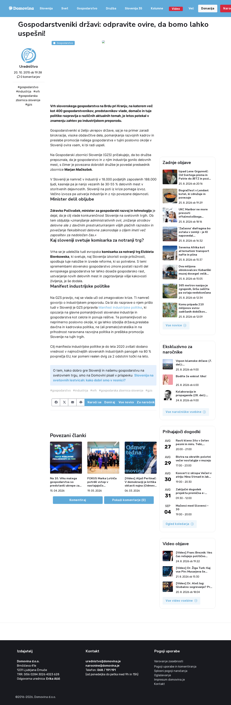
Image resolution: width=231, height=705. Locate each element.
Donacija (207, 8)
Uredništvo (28, 66)
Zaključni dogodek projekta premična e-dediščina (190, 491)
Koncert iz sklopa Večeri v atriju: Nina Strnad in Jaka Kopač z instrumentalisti (194, 475)
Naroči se (94, 402)
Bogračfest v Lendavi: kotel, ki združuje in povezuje (194, 194)
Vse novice (126, 402)
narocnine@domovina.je (102, 665)
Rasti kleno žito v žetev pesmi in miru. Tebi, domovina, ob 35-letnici (192, 442)
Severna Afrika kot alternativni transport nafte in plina (194, 251)
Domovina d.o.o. (28, 661)
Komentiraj (77, 500)
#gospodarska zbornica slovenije (121, 390)
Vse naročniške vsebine (183, 412)
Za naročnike (146, 402)
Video (176, 8)
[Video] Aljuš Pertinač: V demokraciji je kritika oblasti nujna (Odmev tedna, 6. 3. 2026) (140, 482)
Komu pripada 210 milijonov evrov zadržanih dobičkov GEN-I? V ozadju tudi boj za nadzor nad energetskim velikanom (195, 308)
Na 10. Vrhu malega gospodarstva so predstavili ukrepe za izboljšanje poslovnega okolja (66, 482)
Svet (64, 8)
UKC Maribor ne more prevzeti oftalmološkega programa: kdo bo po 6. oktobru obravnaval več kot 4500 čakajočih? (195, 213)
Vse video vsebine (179, 600)
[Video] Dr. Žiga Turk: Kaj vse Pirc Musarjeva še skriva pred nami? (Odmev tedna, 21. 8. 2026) (194, 569)
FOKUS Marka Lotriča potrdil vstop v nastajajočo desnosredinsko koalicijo (102, 482)
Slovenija (46, 8)
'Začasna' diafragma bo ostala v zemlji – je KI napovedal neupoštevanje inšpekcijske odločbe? (195, 232)
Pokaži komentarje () (129, 500)
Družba (111, 8)
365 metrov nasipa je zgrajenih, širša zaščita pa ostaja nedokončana (195, 289)
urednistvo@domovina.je (103, 661)
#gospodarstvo (28, 87)
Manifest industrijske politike (120, 307)
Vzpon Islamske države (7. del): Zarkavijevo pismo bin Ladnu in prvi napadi (194, 362)
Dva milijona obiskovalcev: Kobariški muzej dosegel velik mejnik (195, 270)
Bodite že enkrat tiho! (191, 376)
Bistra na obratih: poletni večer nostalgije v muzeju (193, 458)
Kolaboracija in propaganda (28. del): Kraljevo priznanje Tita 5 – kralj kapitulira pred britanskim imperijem (194, 393)
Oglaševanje (162, 675)
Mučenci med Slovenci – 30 (192, 507)
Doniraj (109, 402)
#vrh (36, 91)
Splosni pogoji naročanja (170, 671)
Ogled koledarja (177, 524)
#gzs (28, 104)
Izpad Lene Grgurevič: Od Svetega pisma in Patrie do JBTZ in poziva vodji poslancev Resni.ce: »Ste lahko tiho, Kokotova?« (195, 175)
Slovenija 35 (133, 8)
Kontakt (159, 684)
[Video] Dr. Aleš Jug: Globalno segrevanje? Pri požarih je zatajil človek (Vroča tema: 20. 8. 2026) (193, 585)
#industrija (23, 91)
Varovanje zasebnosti (168, 661)
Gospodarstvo (87, 8)
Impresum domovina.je (169, 679)
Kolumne (157, 8)
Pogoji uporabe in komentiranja (175, 666)
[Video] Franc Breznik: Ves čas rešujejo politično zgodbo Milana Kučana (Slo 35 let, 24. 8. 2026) (194, 554)
